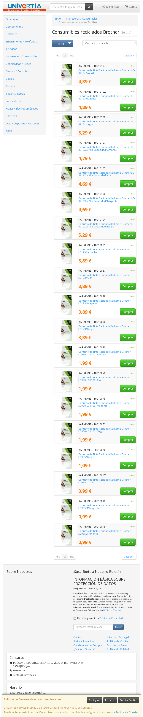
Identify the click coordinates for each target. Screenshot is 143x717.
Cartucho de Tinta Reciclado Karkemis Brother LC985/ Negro (104, 455)
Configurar (94, 700)
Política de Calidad (118, 649)
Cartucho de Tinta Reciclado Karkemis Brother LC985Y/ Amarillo (104, 532)
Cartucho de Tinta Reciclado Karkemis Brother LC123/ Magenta (104, 302)
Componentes (14, 26)
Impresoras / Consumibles (21, 56)
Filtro (61, 43)
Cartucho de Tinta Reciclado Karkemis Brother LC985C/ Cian (104, 481)
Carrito (132, 6)
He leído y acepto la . (100, 618)
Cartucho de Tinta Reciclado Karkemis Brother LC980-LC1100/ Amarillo (104, 353)
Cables (10, 78)
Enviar (118, 627)
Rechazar (110, 700)
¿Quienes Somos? (84, 649)
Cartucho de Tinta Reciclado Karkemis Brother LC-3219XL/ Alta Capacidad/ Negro (106, 225)
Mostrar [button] (128, 55)
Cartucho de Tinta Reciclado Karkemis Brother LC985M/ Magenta (104, 507)
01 (65, 55)
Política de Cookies (127, 712)
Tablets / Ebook (15, 93)
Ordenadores (14, 19)
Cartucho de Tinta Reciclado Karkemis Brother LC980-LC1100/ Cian (104, 379)
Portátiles (11, 34)
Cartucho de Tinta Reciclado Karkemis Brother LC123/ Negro (104, 328)
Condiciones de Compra (87, 645)
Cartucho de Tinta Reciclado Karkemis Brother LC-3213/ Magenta (106, 97)
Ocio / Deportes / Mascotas (22, 123)
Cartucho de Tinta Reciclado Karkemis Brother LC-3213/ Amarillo (106, 72)
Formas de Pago (117, 645)
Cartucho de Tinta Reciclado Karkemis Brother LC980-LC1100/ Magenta (104, 404)
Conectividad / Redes (18, 64)
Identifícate (112, 6)
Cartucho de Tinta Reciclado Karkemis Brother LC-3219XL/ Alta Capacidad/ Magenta (106, 200)
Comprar (128, 81)
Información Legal (118, 637)
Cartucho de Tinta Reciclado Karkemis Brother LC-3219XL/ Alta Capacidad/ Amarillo (106, 148)
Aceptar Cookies (128, 700)
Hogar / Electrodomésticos (22, 108)
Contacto (79, 637)
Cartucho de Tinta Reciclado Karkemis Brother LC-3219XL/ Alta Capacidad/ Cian (106, 174)
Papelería (11, 116)
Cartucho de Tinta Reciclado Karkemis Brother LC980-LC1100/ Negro (104, 430)
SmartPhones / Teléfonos (21, 41)
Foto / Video (13, 101)
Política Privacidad (84, 641)
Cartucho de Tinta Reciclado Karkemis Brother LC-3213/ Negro (106, 123)
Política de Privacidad (112, 610)
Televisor (11, 49)
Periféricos (12, 86)
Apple (9, 131)
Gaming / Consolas (17, 71)
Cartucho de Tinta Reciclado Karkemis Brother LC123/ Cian (104, 276)
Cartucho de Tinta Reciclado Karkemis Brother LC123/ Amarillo (104, 251)
